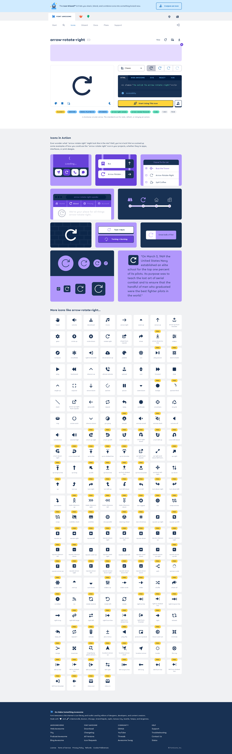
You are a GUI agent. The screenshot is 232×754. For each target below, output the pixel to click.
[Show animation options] (62, 103)
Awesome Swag (125, 740)
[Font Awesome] (61, 17)
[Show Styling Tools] (56, 103)
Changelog (89, 733)
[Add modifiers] (69, 103)
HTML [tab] (123, 78)
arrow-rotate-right (67, 40)
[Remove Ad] (181, 44)
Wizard (84, 25)
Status (154, 740)
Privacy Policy (78, 748)
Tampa (133, 719)
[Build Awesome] (88, 17)
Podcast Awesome (58, 736)
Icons (73, 25)
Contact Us (157, 736)
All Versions (89, 736)
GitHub (121, 729)
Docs (95, 25)
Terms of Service (64, 748)
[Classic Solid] (151, 68)
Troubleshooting (159, 733)
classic (60, 112)
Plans (106, 25)
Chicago (91, 719)
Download (89, 729)
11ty (52, 733)
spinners (103, 112)
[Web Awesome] (81, 17)
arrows (72, 112)
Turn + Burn (119, 230)
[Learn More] (54, 6)
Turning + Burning (119, 239)
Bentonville (75, 719)
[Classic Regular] (159, 68)
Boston (84, 719)
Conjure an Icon (171, 6)
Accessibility (131, 93)
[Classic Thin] (177, 68)
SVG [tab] (152, 78)
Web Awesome (57, 729)
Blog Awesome (57, 740)
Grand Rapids (101, 719)
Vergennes (144, 719)
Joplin (110, 719)
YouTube (122, 733)
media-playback (87, 112)
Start (54, 25)
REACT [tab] (162, 78)
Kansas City (118, 719)
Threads (121, 736)
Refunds (88, 748)
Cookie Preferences (101, 748)
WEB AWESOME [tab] (138, 78)
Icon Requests (90, 740)
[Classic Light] (168, 68)
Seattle (126, 719)
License (53, 748)
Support (118, 25)
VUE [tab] (173, 78)
